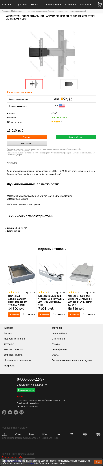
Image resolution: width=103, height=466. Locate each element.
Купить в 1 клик (75, 137)
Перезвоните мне (26, 390)
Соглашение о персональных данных (73, 360)
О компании (70, 4)
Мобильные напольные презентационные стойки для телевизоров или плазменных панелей (48, 11)
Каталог (6, 4)
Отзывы (56, 344)
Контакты (36, 4)
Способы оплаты (13, 355)
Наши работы (53, 4)
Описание (12, 163)
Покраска (85, 4)
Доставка (22, 4)
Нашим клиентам (13, 349)
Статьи (55, 355)
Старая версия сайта (12, 457)
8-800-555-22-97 (30, 379)
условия (29, 463)
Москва (20, 396)
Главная (5, 11)
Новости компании (14, 338)
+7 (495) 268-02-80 (29, 406)
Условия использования (17, 360)
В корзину (27, 137)
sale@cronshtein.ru (31, 403)
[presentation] (11, 281)
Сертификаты (59, 349)
